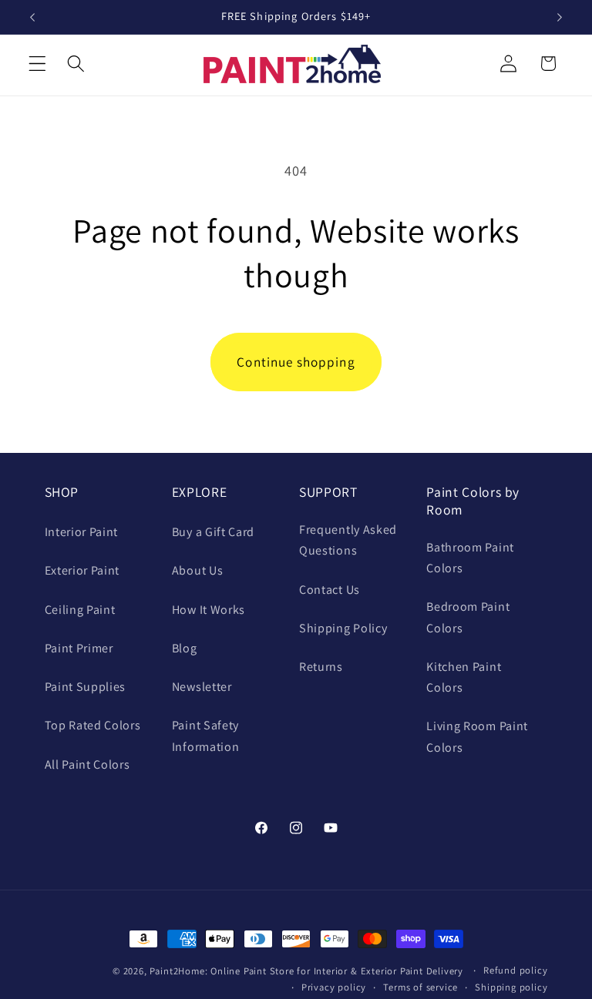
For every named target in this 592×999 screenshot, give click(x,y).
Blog (184, 648)
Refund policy (515, 970)
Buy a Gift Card (213, 532)
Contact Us (329, 590)
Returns (321, 667)
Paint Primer (79, 648)
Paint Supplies (85, 687)
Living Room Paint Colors (477, 736)
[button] (37, 63)
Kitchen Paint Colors (463, 677)
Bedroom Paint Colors (468, 616)
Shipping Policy (343, 628)
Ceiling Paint (80, 610)
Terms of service (420, 987)
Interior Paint (82, 532)
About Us (198, 570)
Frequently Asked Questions (348, 539)
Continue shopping (296, 361)
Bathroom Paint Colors (470, 557)
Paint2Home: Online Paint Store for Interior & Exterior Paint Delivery (306, 970)
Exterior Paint (82, 570)
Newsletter (202, 687)
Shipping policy (511, 987)
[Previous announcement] (32, 17)
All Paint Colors (87, 764)
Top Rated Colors (93, 725)
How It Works (208, 610)
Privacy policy (333, 987)
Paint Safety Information (206, 735)
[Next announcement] (560, 17)
